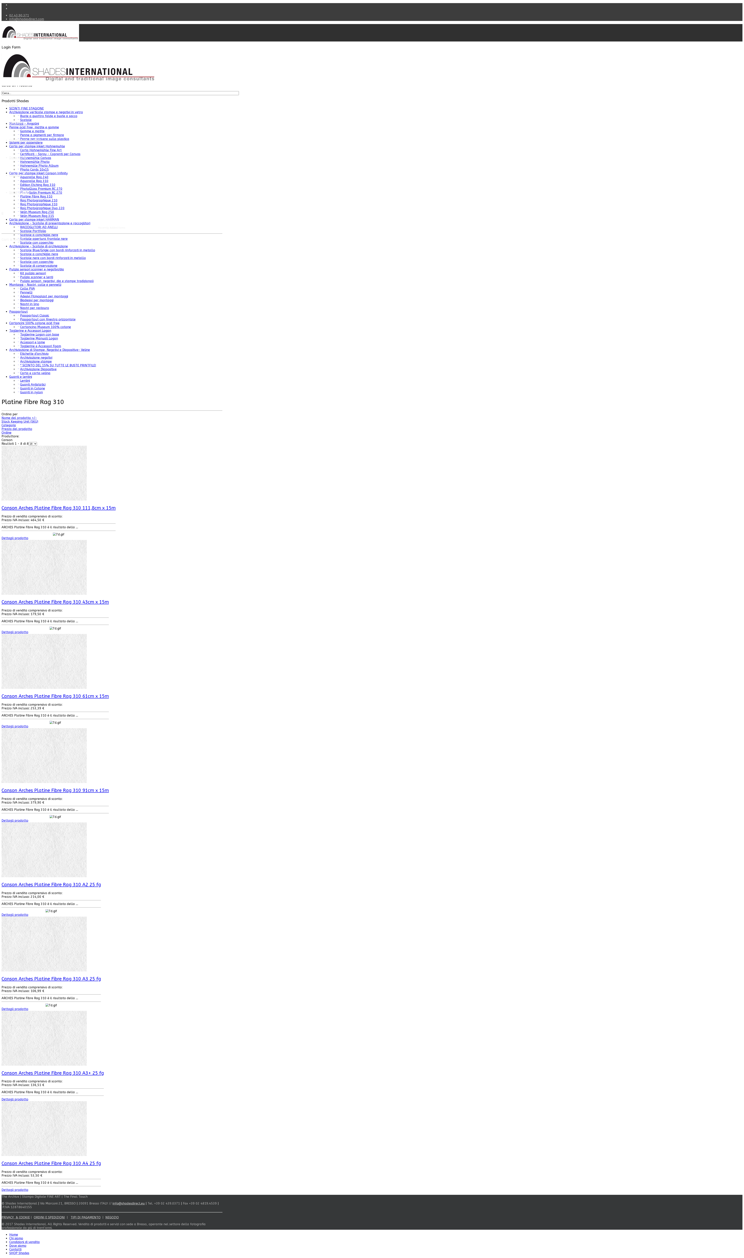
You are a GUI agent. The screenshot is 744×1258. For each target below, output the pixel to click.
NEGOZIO (112, 1217)
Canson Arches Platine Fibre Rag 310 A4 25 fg (51, 1163)
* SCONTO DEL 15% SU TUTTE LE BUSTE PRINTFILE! (58, 365)
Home (13, 105)
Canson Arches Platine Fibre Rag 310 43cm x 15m (55, 602)
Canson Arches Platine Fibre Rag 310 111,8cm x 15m (59, 508)
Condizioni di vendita (24, 140)
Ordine (6, 432)
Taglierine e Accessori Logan (30, 330)
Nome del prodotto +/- (19, 418)
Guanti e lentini (20, 377)
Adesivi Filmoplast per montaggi (44, 296)
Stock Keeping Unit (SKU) (20, 421)
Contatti (15, 175)
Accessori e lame (32, 342)
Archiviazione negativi (36, 357)
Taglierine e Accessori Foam (40, 346)
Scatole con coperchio (36, 242)
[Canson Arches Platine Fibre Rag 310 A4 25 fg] (44, 1155)
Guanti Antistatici (33, 384)
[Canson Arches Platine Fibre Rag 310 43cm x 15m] (44, 594)
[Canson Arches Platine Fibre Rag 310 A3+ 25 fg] (44, 1064)
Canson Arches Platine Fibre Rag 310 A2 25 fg (51, 884)
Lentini (25, 380)
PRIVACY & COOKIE (16, 1217)
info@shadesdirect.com (26, 19)
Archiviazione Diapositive (38, 369)
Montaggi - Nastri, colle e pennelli (35, 285)
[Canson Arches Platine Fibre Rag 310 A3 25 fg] (44, 970)
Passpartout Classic (34, 315)
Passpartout (18, 311)
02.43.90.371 (19, 15)
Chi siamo (16, 123)
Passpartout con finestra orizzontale (48, 319)
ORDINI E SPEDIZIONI (49, 1217)
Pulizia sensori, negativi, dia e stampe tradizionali (57, 281)
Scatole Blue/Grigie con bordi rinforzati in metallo (57, 250)
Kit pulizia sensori (33, 273)
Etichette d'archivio (34, 354)
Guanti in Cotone (32, 388)
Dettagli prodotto (15, 538)
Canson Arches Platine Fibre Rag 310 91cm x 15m (55, 790)
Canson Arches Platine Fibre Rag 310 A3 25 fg (51, 979)
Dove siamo (17, 1246)
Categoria (9, 425)
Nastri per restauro (34, 308)
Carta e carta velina (35, 373)
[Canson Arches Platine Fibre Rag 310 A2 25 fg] (44, 876)
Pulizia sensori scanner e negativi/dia (36, 269)
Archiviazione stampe (36, 361)
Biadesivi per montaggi (36, 300)
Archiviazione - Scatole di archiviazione (38, 246)
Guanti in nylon (31, 392)
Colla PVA (27, 288)
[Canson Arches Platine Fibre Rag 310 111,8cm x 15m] (44, 499)
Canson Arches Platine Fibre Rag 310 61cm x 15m (55, 696)
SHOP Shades (19, 1253)
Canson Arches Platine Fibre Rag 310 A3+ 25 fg (53, 1073)
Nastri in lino (29, 304)
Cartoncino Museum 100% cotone (45, 327)
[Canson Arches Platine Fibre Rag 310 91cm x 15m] (44, 782)
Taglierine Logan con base (39, 334)
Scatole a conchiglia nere (39, 254)
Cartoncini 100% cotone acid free (34, 323)
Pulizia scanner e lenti (36, 277)
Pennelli (26, 292)
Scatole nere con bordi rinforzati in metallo (53, 258)
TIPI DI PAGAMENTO (86, 1217)
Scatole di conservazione (38, 266)
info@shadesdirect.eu (129, 1203)
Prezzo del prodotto (17, 429)
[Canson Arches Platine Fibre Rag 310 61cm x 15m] (44, 688)
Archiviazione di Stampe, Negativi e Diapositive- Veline (49, 350)
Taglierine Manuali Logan (39, 338)
